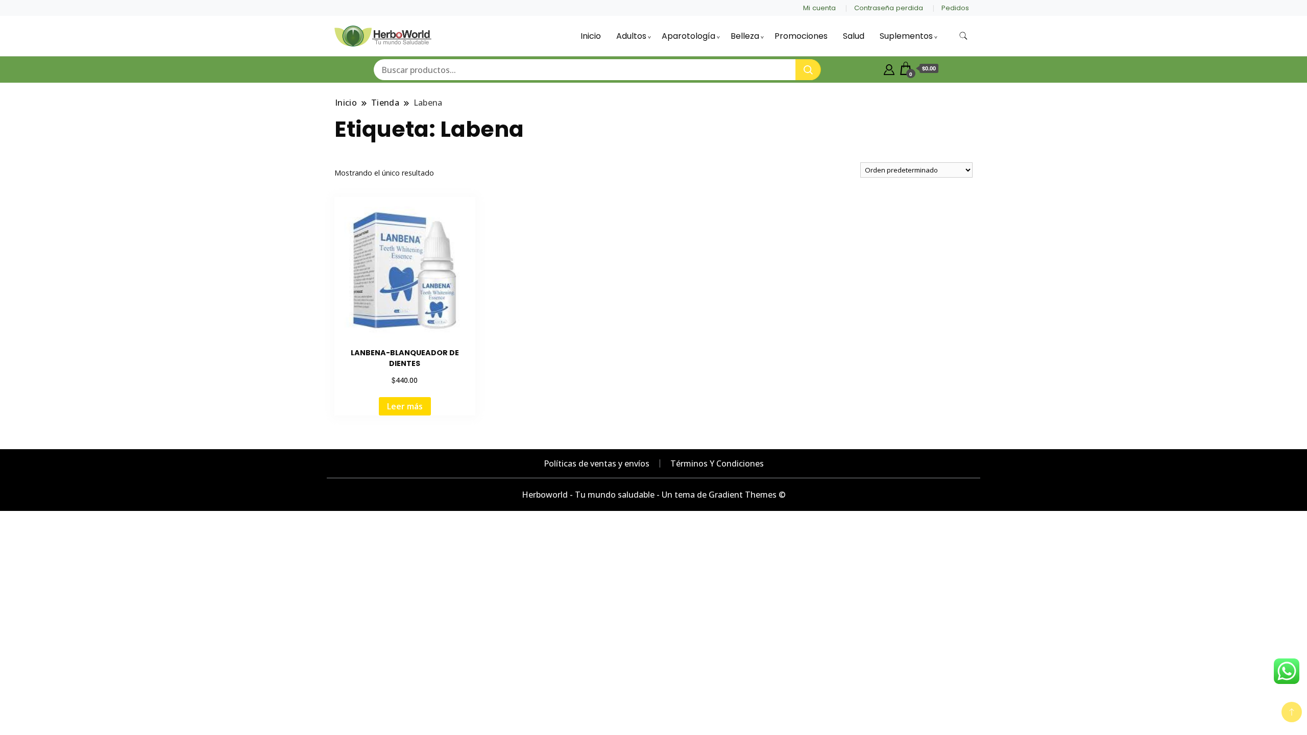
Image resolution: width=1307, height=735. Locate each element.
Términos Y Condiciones (717, 463)
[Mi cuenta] (889, 68)
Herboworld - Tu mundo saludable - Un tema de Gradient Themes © (654, 494)
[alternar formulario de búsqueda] (963, 36)
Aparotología (688, 36)
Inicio (590, 36)
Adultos (631, 36)
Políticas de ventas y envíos (596, 463)
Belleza (745, 36)
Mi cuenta (819, 8)
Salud (853, 36)
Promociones (801, 36)
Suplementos (906, 36)
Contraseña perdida (888, 8)
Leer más (405, 406)
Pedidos (955, 8)
